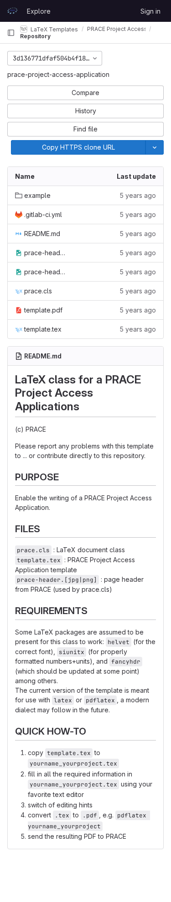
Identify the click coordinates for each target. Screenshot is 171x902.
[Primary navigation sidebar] (11, 32)
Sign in (150, 11)
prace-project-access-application (58, 74)
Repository (35, 36)
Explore (39, 11)
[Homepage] (12, 11)
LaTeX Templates (53, 28)
